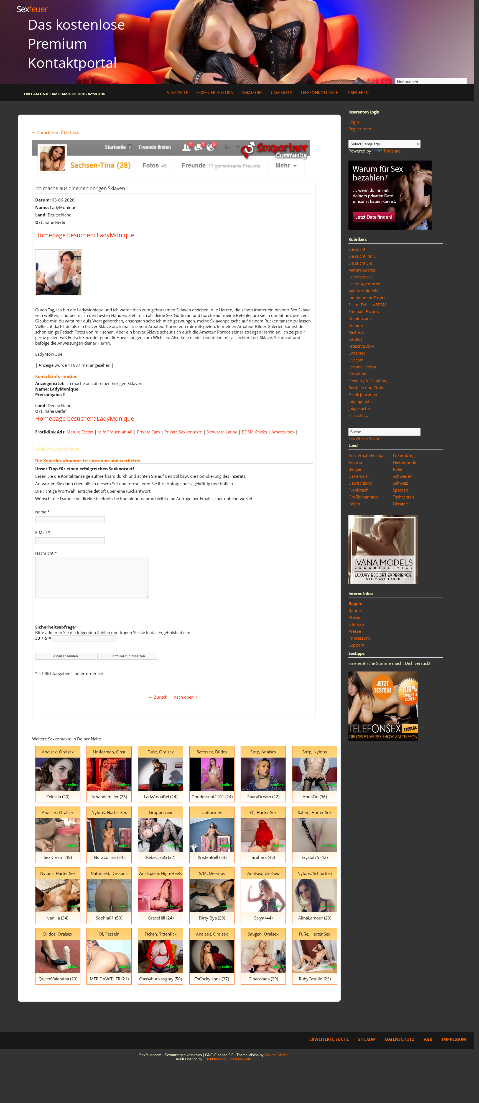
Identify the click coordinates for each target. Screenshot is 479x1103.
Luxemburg (404, 455)
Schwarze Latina (222, 432)
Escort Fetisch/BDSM (367, 304)
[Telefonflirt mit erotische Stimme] (383, 739)
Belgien (355, 469)
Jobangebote (360, 401)
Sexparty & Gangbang (368, 380)
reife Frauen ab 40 (115, 432)
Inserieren (357, 92)
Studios (355, 339)
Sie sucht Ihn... (362, 256)
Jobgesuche (359, 408)
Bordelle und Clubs (366, 387)
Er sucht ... (358, 415)
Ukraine (400, 504)
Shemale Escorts (363, 311)
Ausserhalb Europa (366, 455)
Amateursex (282, 432)
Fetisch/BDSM (361, 346)
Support (356, 645)
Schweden (402, 476)
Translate (392, 151)
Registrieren (359, 128)
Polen (398, 469)
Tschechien (403, 497)
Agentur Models (363, 290)
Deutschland (360, 483)
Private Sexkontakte (183, 432)
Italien (354, 504)
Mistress (356, 332)
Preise (354, 617)
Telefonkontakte (319, 92)
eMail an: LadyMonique (57, 449)
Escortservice (360, 277)
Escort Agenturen (364, 283)
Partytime (357, 373)
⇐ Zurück (158, 697)
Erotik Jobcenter (363, 394)
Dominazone (360, 318)
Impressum (359, 638)
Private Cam (148, 432)
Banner (355, 610)
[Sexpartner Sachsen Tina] (171, 173)
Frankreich (358, 490)
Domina (355, 325)
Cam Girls (281, 92)
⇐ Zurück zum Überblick (55, 132)
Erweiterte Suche (364, 438)
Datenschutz (399, 1039)
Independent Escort (366, 297)
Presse (354, 631)
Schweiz (400, 483)
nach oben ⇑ (186, 697)
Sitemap (356, 624)
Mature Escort (80, 432)
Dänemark (358, 476)
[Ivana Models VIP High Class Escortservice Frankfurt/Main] (383, 582)
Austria (355, 462)
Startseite (177, 92)
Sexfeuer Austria (214, 92)
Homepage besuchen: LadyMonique (84, 235)
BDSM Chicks (254, 432)
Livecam (355, 360)
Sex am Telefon (362, 367)
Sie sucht (356, 249)
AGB (428, 1039)
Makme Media (276, 1055)
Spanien (400, 490)
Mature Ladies (361, 270)
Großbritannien (363, 497)
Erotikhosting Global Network (228, 1059)
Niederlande (404, 462)
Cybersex (356, 353)
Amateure (252, 92)
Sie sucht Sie (360, 263)
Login (353, 122)
